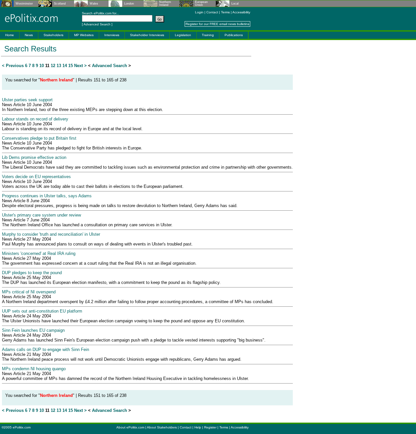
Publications (234, 35)
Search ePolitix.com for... (100, 13)
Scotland (60, 3)
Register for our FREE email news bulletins (217, 24)
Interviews (111, 35)
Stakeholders (53, 35)
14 (64, 65)
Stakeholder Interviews (147, 35)
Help (197, 427)
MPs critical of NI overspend (29, 291)
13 (59, 65)
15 (70, 65)
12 (53, 65)
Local (235, 3)
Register (210, 427)
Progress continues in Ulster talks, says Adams (47, 195)
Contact (212, 12)
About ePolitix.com (130, 427)
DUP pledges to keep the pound (32, 272)
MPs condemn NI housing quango (34, 368)
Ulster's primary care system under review (41, 215)
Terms (225, 12)
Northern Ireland (165, 4)
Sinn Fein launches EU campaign (33, 330)
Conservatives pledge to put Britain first (39, 138)
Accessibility (241, 12)
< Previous (13, 65)
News (29, 35)
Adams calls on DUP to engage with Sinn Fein (45, 349)
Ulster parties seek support (27, 99)
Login (199, 12)
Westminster (24, 3)
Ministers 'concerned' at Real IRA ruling (38, 253)
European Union (201, 4)
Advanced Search (97, 24)
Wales (94, 3)
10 (41, 65)
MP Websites (84, 35)
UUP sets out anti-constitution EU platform (42, 311)
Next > (80, 65)
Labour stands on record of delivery (35, 119)
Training (208, 35)
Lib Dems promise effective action (34, 157)
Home (9, 35)
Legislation (183, 35)
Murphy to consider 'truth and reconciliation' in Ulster (51, 234)
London (129, 3)
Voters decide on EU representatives (36, 176)
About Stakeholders (162, 427)
